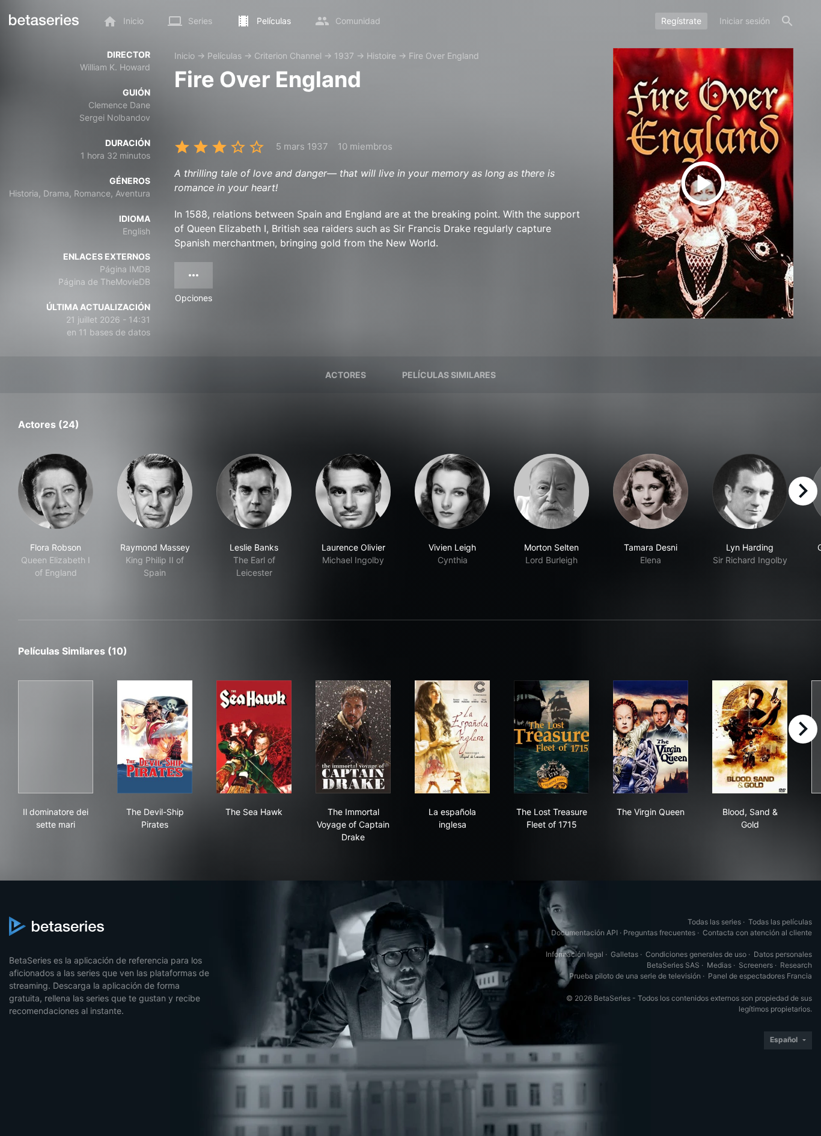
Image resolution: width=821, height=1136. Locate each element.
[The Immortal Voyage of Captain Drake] (353, 736)
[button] (55, 522)
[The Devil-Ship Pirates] (154, 736)
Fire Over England (444, 55)
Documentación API (584, 932)
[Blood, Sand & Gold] (749, 736)
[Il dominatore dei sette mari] (55, 736)
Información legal (574, 954)
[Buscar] (787, 21)
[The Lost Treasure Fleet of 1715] (551, 736)
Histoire (381, 55)
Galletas (624, 954)
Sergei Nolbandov (114, 117)
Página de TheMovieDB (104, 281)
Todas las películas (780, 921)
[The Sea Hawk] (253, 736)
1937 (344, 55)
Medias (719, 965)
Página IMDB (125, 269)
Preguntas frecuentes (659, 932)
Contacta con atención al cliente (757, 932)
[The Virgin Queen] (650, 736)
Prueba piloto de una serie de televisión (635, 975)
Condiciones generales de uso (696, 954)
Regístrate (681, 21)
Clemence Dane (119, 105)
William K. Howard (115, 67)
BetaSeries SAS (673, 965)
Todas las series (714, 921)
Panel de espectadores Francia (760, 975)
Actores (345, 375)
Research (796, 965)
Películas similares (449, 375)
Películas (224, 55)
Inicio (184, 55)
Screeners (756, 965)
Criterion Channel (288, 55)
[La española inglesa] (452, 736)
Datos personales (783, 954)
